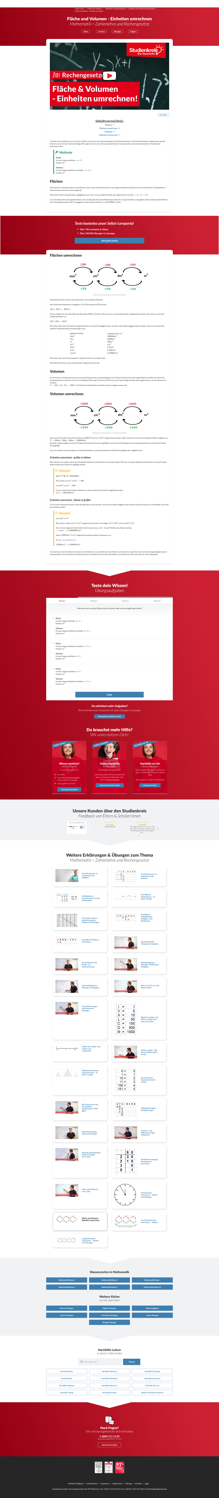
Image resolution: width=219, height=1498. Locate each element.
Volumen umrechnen (108, 135)
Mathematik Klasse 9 (109, 1287)
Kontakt (138, 1483)
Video (85, 31)
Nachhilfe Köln (66, 1378)
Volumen (108, 132)
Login (147, 1483)
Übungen (117, 31)
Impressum (105, 1483)
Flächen (108, 125)
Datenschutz (117, 1483)
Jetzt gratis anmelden (69, 789)
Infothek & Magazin (75, 1483)
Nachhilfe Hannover (109, 1385)
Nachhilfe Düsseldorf (109, 1378)
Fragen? (133, 31)
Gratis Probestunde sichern (109, 785)
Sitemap (129, 1483)
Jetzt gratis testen (109, 240)
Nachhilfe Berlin (66, 1371)
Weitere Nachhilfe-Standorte (152, 1392)
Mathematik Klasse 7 (152, 1280)
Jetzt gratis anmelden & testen (109, 716)
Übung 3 (125, 601)
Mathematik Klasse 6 (109, 1280)
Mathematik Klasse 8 (67, 1287)
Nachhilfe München (109, 1371)
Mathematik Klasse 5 (67, 1280)
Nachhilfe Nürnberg (152, 1371)
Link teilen (163, 115)
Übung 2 (93, 601)
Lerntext (101, 31)
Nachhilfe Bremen (152, 1385)
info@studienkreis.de (158, 1489)
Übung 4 (157, 601)
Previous (95, 829)
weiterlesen (142, 835)
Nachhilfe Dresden (109, 1392)
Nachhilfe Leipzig (66, 1392)
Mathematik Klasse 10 (152, 1287)
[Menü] (84, 825)
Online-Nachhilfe (113, 780)
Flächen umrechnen (108, 128)
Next (157, 829)
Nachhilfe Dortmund (152, 1378)
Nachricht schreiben (109, 1445)
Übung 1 (62, 601)
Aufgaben (152, 1308)
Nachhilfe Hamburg (66, 1385)
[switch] (82, 827)
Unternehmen (92, 1483)
